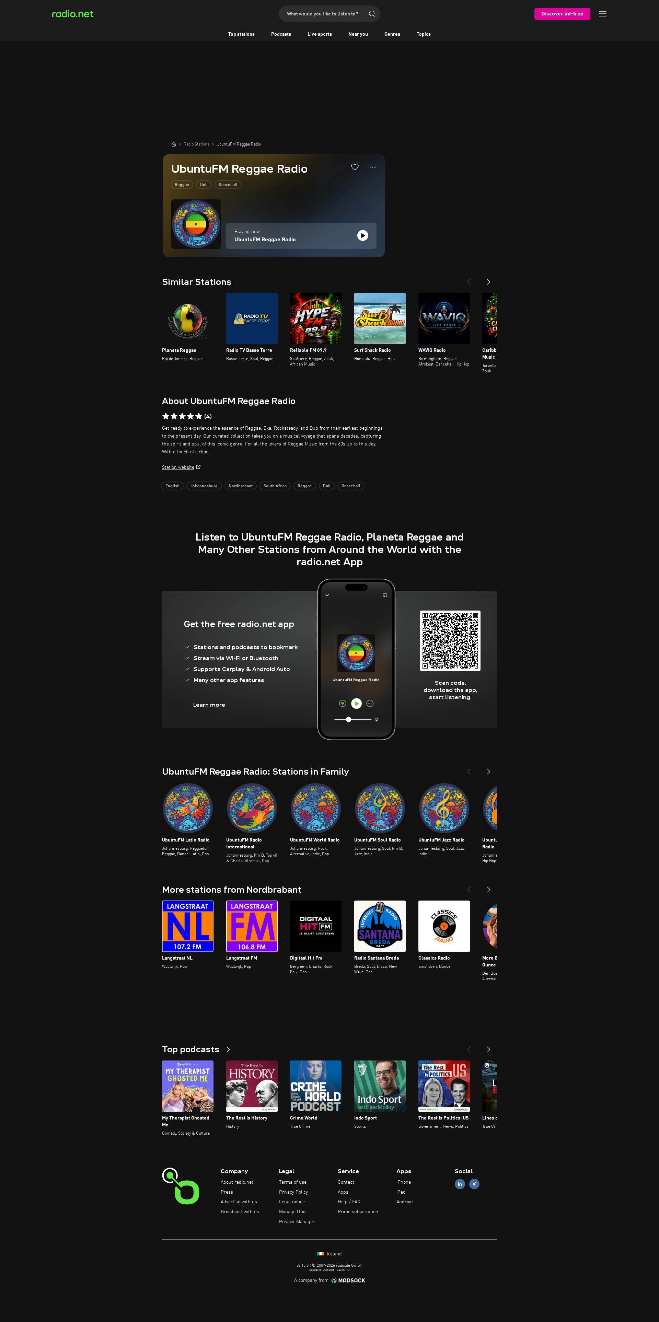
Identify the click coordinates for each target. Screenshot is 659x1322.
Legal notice (292, 1201)
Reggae (182, 185)
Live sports (320, 34)
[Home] (173, 144)
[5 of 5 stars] (199, 416)
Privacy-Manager (297, 1221)
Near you (358, 34)
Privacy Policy (293, 1192)
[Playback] (362, 235)
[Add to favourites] (354, 166)
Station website (178, 467)
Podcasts (281, 34)
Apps (343, 1192)
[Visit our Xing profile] (474, 1183)
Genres (392, 34)
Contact (346, 1182)
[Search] (372, 14)
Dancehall (228, 185)
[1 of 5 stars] (166, 416)
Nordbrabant (241, 486)
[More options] (373, 167)
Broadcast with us (240, 1211)
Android (404, 1201)
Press (227, 1192)
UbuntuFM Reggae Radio (265, 240)
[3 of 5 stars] (182, 416)
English (172, 486)
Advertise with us (239, 1201)
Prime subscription (358, 1211)
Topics (424, 34)
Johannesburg (204, 486)
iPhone (403, 1182)
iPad (401, 1192)
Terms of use (293, 1182)
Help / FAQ (349, 1201)
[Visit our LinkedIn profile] (460, 1183)
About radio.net (237, 1182)
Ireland (333, 1254)
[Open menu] (603, 14)
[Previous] (469, 279)
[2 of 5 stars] (174, 416)
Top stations (241, 34)
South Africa (275, 486)
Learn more (209, 704)
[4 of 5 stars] (190, 416)
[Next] (489, 279)
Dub (204, 185)
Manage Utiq (292, 1211)
